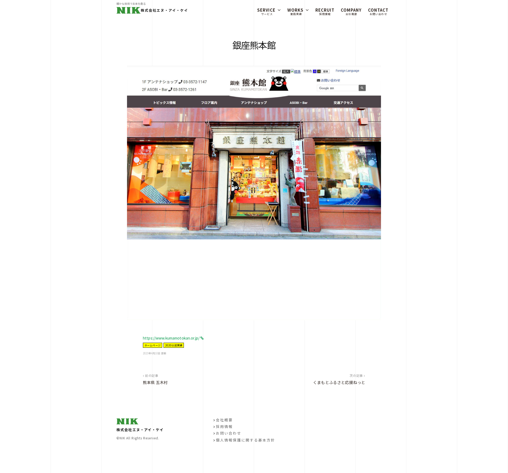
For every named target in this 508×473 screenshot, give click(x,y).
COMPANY (351, 11)
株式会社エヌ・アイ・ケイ (164, 10)
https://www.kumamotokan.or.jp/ (171, 338)
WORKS (295, 11)
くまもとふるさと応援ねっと (339, 382)
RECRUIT (324, 11)
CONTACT (378, 11)
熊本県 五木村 (155, 382)
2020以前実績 (173, 345)
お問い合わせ (228, 433)
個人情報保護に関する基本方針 (245, 440)
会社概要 (224, 419)
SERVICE (266, 11)
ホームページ (152, 345)
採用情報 (224, 426)
